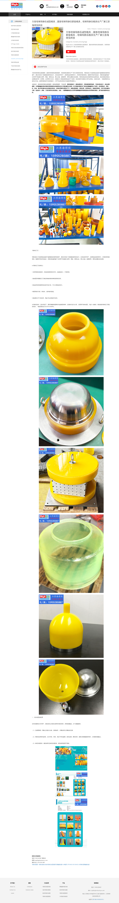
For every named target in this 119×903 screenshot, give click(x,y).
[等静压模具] (71, 758)
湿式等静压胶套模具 (47, 889)
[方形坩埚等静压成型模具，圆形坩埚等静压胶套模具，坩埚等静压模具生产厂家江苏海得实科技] (71, 119)
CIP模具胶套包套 (15, 33)
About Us (12, 886)
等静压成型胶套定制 (47, 896)
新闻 (41, 14)
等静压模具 (70, 14)
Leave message (12, 893)
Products (94, 29)
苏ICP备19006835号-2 (98, 899)
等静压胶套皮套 (15, 62)
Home (89, 29)
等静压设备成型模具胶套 (17, 47)
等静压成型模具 (15, 55)
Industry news (29, 889)
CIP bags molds (15, 44)
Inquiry (72, 52)
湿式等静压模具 (15, 51)
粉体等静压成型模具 (16, 25)
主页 (14, 14)
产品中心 (28, 14)
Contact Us (12, 889)
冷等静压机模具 (15, 40)
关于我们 (54, 14)
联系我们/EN (86, 14)
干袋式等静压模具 (15, 66)
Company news (29, 886)
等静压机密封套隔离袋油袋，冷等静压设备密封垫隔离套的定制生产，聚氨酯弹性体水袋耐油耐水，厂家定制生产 (47, 886)
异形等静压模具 (15, 29)
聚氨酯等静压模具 (15, 36)
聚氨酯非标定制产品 (16, 69)
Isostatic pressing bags (17, 58)
